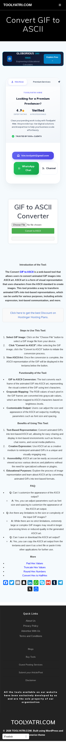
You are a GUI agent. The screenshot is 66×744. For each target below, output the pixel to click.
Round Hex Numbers (35, 571)
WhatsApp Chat (28, 168)
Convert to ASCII (33, 231)
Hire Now (19, 82)
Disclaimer (30, 680)
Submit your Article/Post (31, 672)
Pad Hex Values (34, 563)
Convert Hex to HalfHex (34, 575)
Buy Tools (31, 657)
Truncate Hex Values (35, 567)
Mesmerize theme (35, 734)
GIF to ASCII (26, 271)
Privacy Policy (30, 625)
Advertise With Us (30, 631)
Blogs (30, 649)
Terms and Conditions (30, 636)
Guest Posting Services (30, 664)
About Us (31, 620)
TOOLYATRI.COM (17, 5)
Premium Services (41, 82)
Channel (51, 168)
